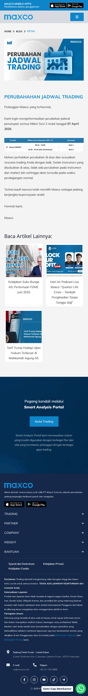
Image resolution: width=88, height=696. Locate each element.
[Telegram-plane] (63, 679)
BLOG (19, 31)
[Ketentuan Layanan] (65, 635)
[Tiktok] (53, 679)
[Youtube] (44, 679)
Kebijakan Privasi (53, 563)
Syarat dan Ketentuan (22, 563)
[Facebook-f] (24, 679)
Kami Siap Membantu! (57, 689)
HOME (7, 31)
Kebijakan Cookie (19, 568)
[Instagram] (34, 679)
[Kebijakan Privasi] (13, 639)
